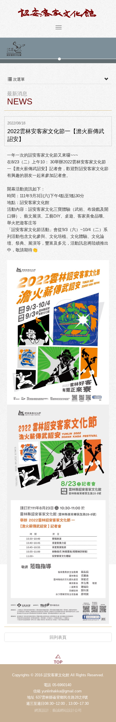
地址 (30, 697)
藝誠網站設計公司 (67, 710)
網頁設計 (41, 710)
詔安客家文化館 (58, 12)
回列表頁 (58, 637)
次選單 (18, 79)
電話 (47, 685)
